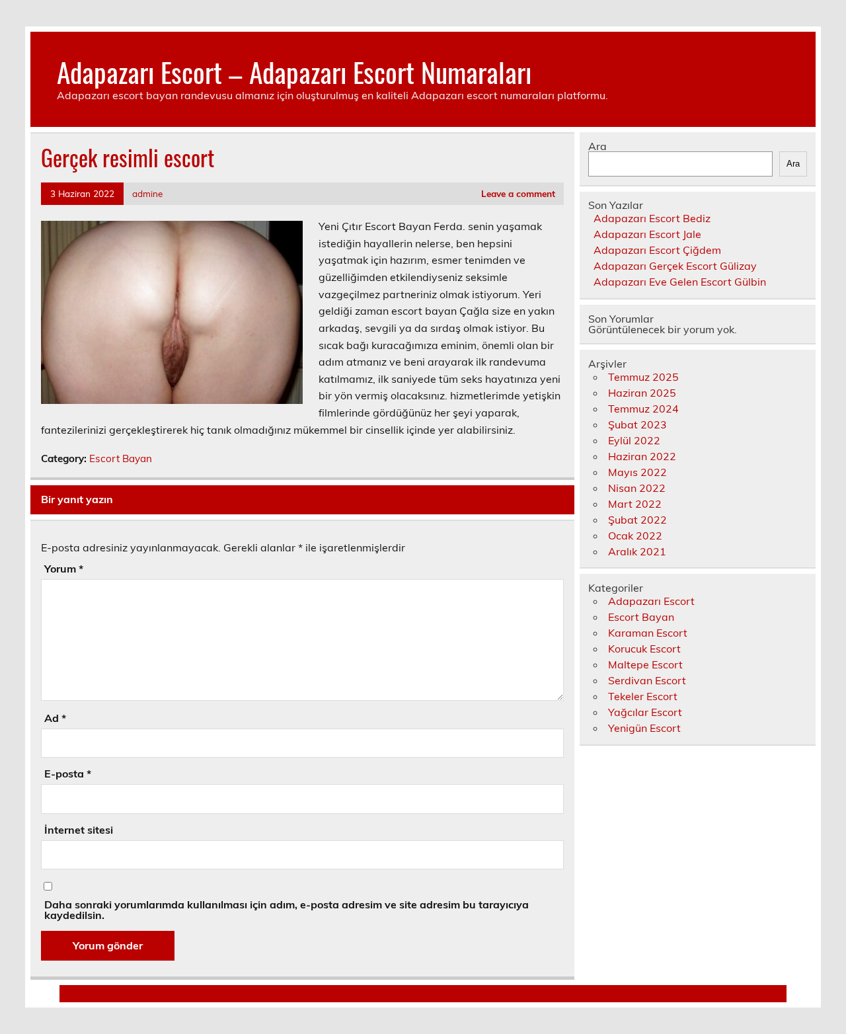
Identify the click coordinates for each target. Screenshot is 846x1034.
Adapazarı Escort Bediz (652, 218)
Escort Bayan (120, 458)
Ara (597, 146)
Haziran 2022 (642, 456)
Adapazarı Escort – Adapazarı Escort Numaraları (294, 71)
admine (147, 193)
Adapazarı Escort (651, 601)
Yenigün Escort (644, 728)
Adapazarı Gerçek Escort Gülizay (675, 265)
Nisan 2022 (637, 488)
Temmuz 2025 (643, 376)
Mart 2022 (635, 503)
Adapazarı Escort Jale (647, 234)
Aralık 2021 (637, 551)
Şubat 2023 (637, 424)
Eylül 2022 (634, 440)
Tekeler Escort (642, 696)
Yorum (63, 568)
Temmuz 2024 (643, 408)
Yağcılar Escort (645, 712)
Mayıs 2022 (637, 472)
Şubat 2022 (637, 519)
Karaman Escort (647, 632)
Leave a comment (518, 193)
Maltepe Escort (645, 664)
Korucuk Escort (644, 648)
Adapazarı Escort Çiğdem (657, 250)
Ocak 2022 (635, 535)
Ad (55, 718)
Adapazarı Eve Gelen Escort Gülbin (680, 281)
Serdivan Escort (647, 680)
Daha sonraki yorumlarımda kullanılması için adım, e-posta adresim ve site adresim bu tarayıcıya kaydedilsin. (286, 909)
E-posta (67, 773)
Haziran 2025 (642, 392)
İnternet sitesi (78, 829)
